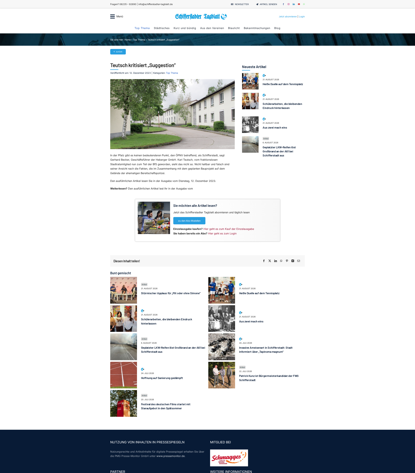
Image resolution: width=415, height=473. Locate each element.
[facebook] (283, 4)
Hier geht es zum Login (222, 233)
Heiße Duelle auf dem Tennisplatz (283, 84)
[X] (270, 261)
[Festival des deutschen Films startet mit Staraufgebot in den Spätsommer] (123, 392)
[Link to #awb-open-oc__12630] (112, 16)
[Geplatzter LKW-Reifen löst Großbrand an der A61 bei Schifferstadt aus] (250, 138)
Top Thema (172, 72)
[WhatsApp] (281, 261)
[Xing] (293, 261)
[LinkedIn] (276, 261)
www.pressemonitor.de (170, 456)
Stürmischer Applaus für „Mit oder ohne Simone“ (171, 293)
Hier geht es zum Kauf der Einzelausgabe (228, 229)
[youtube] (299, 4)
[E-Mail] (299, 261)
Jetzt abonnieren (288, 16)
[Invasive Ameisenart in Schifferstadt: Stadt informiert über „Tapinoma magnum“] (221, 335)
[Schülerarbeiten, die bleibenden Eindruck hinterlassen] (250, 94)
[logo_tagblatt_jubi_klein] (201, 14)
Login (302, 16)
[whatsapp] (304, 4)
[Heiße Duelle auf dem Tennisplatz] (250, 75)
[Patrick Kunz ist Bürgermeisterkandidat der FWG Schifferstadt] (221, 364)
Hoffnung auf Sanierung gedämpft (162, 378)
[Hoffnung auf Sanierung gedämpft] (123, 364)
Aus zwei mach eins (275, 127)
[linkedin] (294, 4)
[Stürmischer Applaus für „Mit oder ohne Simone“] (123, 279)
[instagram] (289, 4)
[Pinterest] (287, 261)
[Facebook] (264, 261)
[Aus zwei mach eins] (250, 118)
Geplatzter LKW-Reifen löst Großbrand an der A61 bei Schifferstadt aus (279, 151)
